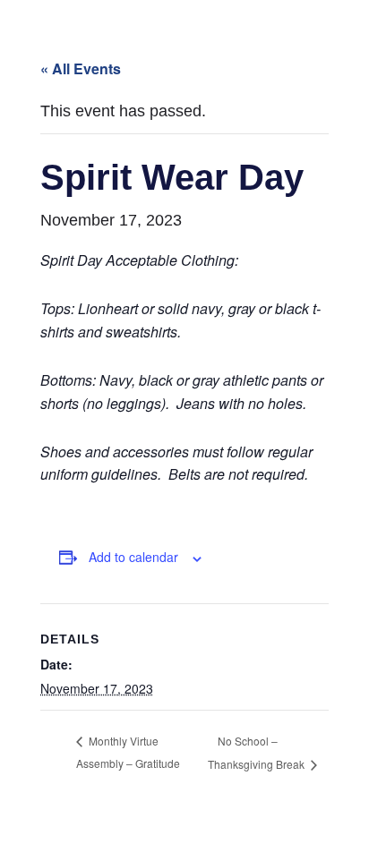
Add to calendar (133, 557)
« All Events (80, 68)
